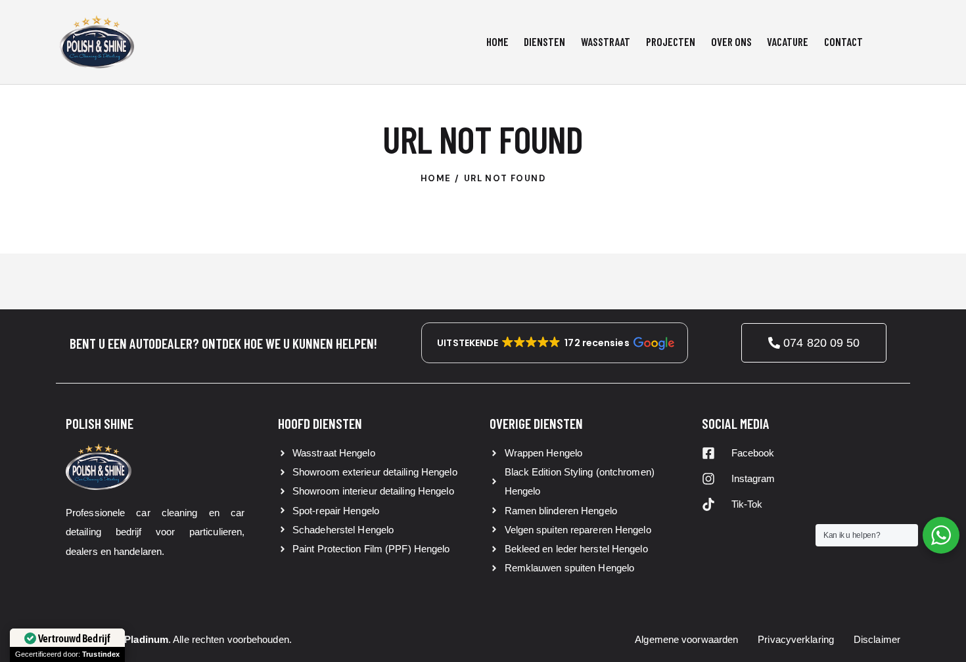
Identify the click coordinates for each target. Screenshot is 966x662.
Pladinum (146, 639)
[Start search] (896, 44)
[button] (554, 342)
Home (436, 178)
